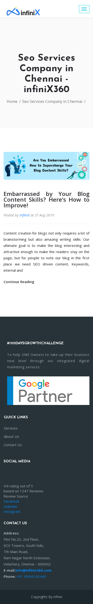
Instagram (12, 511)
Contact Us (13, 444)
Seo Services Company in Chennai (52, 101)
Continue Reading (19, 281)
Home (12, 101)
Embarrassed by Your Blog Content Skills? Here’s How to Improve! (46, 199)
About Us (11, 436)
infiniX (25, 215)
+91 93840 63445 (31, 576)
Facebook (11, 501)
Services (11, 428)
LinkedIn (10, 506)
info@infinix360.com (33, 570)
